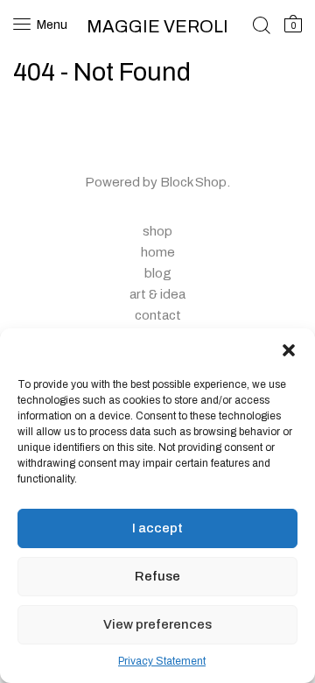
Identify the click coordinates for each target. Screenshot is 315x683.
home (158, 252)
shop (157, 231)
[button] (289, 350)
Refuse (157, 576)
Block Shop (193, 182)
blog (158, 273)
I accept (157, 528)
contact (158, 315)
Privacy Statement (162, 661)
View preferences (157, 624)
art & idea (158, 294)
